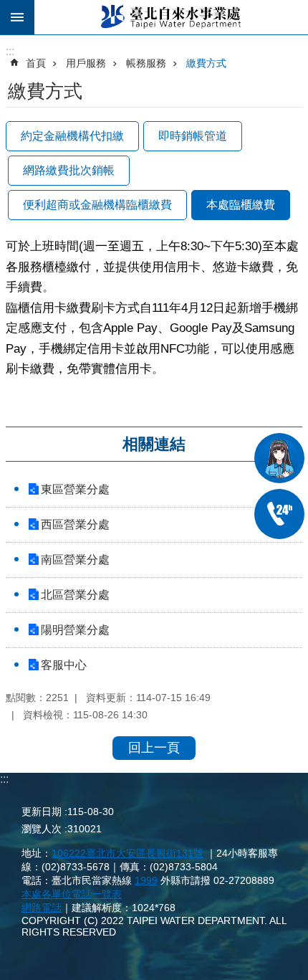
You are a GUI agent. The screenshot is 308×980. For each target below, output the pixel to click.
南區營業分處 (75, 559)
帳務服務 (146, 63)
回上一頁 (154, 748)
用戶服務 (86, 63)
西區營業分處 (75, 524)
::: (4, 779)
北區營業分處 (75, 595)
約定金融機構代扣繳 (72, 136)
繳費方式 (206, 63)
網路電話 (41, 907)
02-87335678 (279, 514)
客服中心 (64, 665)
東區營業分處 (75, 489)
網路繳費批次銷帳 (69, 170)
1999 (146, 880)
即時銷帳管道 (192, 136)
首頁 (36, 63)
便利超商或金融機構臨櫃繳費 (97, 205)
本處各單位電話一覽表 (71, 894)
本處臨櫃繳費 (240, 205)
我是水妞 (279, 458)
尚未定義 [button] (17, 17)
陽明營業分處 (75, 630)
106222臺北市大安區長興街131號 (127, 853)
